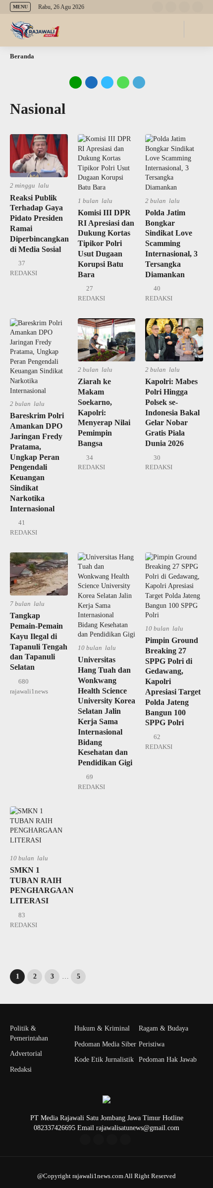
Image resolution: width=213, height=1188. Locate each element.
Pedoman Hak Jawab (168, 1059)
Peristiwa (151, 1044)
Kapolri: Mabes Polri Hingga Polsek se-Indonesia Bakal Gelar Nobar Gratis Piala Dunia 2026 (172, 412)
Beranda (22, 56)
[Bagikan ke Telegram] (138, 82)
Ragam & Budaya (163, 1028)
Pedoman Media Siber (105, 1044)
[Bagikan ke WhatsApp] (122, 82)
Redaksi (21, 1069)
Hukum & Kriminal (102, 1028)
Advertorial (26, 1053)
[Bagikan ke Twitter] (107, 82)
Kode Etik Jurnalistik (104, 1059)
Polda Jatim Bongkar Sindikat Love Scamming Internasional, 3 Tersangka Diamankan (171, 243)
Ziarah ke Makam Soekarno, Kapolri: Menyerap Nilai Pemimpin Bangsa (104, 412)
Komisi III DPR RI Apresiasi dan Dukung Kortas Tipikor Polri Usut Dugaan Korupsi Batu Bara (106, 243)
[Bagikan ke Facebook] (92, 82)
